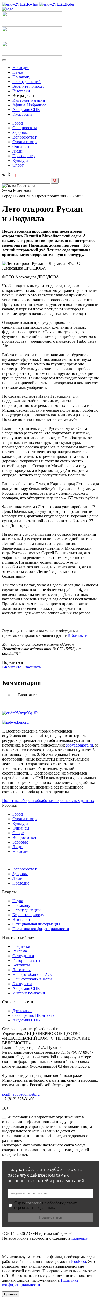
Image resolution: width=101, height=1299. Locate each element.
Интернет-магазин (28, 100)
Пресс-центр (23, 156)
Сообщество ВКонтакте (33, 1015)
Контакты (21, 965)
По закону (21, 77)
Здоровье (20, 132)
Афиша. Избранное (29, 105)
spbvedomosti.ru (79, 745)
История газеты (26, 960)
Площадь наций (26, 81)
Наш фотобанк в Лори (32, 979)
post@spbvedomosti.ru (21, 1094)
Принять (10, 1294)
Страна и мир (24, 142)
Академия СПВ (26, 109)
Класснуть (31, 667)
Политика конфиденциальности (40, 929)
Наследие (20, 67)
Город (17, 123)
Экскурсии (22, 114)
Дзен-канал (22, 1010)
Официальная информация (36, 924)
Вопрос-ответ (24, 137)
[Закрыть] (4, 1118)
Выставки (21, 91)
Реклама (19, 951)
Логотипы (21, 970)
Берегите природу (28, 86)
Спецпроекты (24, 128)
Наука (17, 72)
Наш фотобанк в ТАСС (32, 974)
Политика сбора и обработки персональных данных (48, 800)
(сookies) (78, 1261)
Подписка (21, 946)
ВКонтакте (77, 635)
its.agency (79, 1238)
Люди (17, 151)
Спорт (18, 165)
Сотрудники (23, 955)
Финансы (20, 146)
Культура (20, 160)
